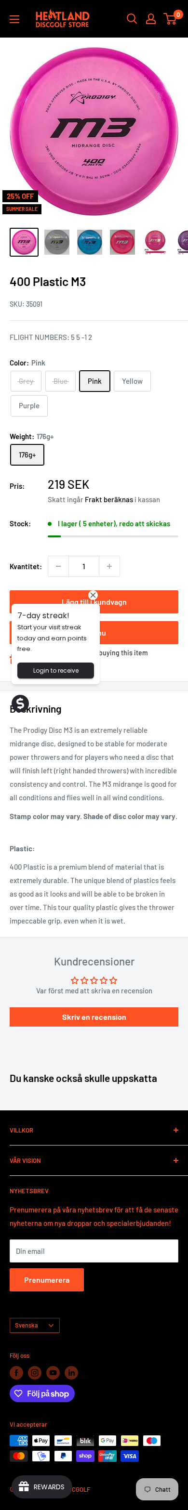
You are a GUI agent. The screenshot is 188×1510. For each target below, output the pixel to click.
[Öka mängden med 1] (109, 566)
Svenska (26, 1325)
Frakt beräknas (109, 499)
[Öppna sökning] (132, 18)
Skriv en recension (94, 1016)
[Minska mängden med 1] (58, 566)
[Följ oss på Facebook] (16, 1373)
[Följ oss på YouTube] (53, 1373)
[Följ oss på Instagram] (34, 1373)
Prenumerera (46, 1279)
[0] (170, 19)
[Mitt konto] (151, 18)
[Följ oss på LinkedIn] (71, 1373)
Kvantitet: (26, 566)
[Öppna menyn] (14, 19)
